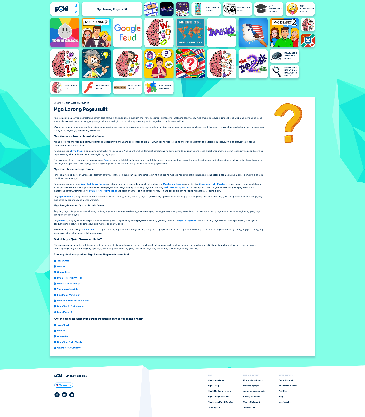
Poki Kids (283, 391)
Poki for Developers (288, 386)
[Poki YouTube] (71, 394)
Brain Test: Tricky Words (176, 187)
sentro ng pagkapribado (254, 391)
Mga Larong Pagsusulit (77, 103)
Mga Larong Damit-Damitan (220, 402)
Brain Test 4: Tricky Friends (103, 191)
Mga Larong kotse (216, 380)
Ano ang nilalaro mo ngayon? (76, 12)
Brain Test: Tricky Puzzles (94, 184)
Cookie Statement (251, 402)
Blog (281, 397)
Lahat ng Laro (214, 407)
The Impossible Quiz (67, 289)
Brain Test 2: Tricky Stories (71, 306)
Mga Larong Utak (187, 220)
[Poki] (61, 9)
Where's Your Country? (69, 283)
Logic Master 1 (65, 196)
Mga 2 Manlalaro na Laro (219, 391)
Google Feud (63, 272)
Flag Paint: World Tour (68, 295)
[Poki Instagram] (64, 394)
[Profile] (76, 5)
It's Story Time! (87, 229)
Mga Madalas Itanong (253, 380)
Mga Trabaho (285, 402)
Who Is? (62, 220)
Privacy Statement (251, 397)
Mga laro (58, 103)
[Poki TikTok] (57, 394)
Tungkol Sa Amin (286, 380)
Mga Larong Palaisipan (218, 397)
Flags (106, 160)
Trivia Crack (77, 151)
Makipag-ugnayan (251, 386)
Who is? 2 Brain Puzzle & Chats (73, 301)
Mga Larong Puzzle (173, 184)
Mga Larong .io (215, 386)
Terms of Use (249, 407)
